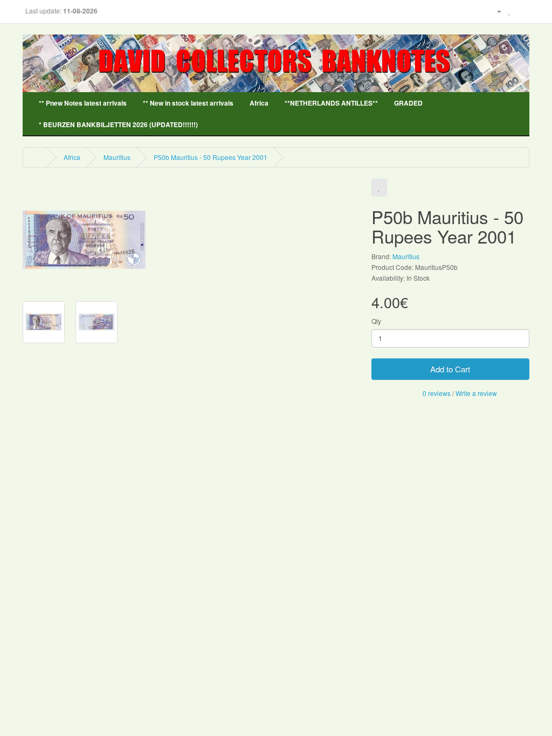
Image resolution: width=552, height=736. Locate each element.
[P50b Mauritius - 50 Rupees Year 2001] (84, 239)
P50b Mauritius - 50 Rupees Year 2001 (210, 157)
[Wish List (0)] (509, 10)
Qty (376, 320)
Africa (259, 103)
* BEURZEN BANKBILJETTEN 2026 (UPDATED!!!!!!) (118, 124)
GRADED (408, 103)
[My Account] (494, 10)
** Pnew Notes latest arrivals (83, 103)
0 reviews (437, 393)
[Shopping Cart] (521, 10)
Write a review (476, 393)
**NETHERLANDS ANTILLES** (331, 103)
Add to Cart (450, 368)
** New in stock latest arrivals (188, 103)
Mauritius (117, 157)
